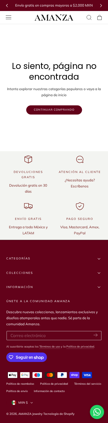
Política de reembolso (20, 384)
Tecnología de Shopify (58, 414)
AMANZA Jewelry (30, 414)
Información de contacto (49, 391)
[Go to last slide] (6, 5)
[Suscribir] (95, 335)
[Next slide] (101, 5)
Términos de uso (49, 346)
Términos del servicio (87, 384)
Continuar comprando (54, 109)
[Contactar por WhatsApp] (97, 412)
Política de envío (17, 391)
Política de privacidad (80, 346)
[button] (8, 17)
